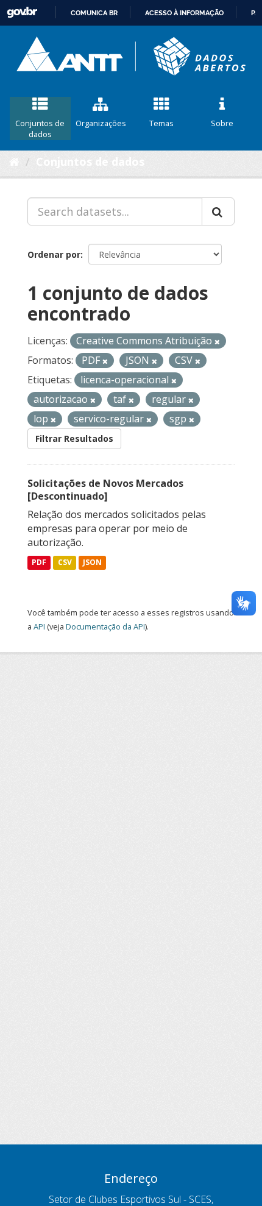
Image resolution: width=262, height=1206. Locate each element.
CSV (65, 562)
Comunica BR (94, 13)
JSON (92, 562)
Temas (161, 123)
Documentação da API (105, 626)
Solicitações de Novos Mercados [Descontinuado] (105, 490)
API (39, 626)
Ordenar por (53, 254)
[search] (218, 211)
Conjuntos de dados (40, 129)
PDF (39, 562)
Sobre (222, 123)
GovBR (22, 12)
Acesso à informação (184, 13)
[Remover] (217, 341)
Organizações (101, 123)
